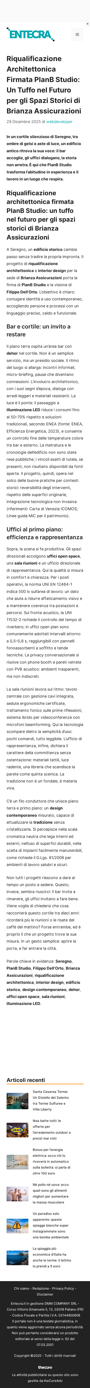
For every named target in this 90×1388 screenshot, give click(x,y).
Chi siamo (21, 1288)
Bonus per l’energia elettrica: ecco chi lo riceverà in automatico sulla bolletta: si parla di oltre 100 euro (51, 1161)
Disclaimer (45, 1294)
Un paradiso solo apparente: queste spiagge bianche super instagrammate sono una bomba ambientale (51, 1225)
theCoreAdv (53, 1381)
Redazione (41, 1288)
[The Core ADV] (45, 1369)
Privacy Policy (63, 1288)
